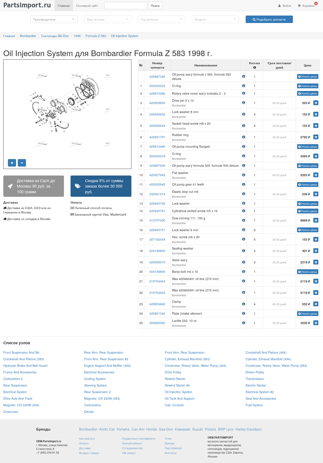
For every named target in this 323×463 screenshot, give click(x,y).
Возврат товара (89, 453)
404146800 (157, 271)
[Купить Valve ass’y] (315, 262)
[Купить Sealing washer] (315, 250)
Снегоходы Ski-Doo (55, 36)
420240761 (157, 211)
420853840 (157, 304)
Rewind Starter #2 (177, 385)
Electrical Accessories (99, 372)
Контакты (171, 453)
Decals (89, 411)
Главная (64, 5)
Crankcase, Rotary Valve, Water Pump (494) (195, 365)
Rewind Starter (175, 378)
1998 (77, 36)
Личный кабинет (132, 443)
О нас (168, 438)
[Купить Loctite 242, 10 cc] (315, 322)
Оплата (84, 443)
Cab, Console (174, 405)
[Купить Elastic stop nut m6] (315, 194)
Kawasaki (182, 429)
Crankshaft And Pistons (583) (23, 359)
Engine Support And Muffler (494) (107, 365)
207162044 (157, 239)
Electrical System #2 (260, 392)
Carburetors (92, 405)
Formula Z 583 (95, 36)
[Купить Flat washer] (315, 174)
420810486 (157, 93)
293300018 (157, 156)
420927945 (157, 175)
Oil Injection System (124, 36)
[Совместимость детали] (243, 76)
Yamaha (122, 429)
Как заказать (87, 438)
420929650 (157, 103)
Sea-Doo (166, 429)
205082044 (157, 125)
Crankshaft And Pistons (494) (266, 352)
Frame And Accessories (19, 372)
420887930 (157, 165)
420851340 (157, 313)
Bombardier (28, 36)
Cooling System (95, 378)
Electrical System (15, 392)
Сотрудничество (132, 448)
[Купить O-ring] (315, 156)
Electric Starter (256, 385)
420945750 (157, 203)
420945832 (157, 114)
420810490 (157, 146)
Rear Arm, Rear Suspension (103, 352)
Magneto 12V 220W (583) (102, 398)
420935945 (157, 184)
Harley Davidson (249, 429)
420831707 (157, 137)
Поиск (155, 5)
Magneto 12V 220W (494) (21, 405)
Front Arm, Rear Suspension (185, 352)
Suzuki (197, 429)
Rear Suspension (15, 385)
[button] (54, 19)
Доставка (85, 448)
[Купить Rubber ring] (315, 137)
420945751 (157, 230)
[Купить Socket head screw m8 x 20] (315, 125)
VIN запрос (129, 453)
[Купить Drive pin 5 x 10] (315, 102)
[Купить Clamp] (315, 304)
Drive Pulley (173, 372)
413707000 (157, 220)
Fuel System (254, 405)
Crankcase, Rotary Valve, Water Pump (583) (276, 365)
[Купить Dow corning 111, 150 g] (315, 220)
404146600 (157, 250)
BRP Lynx (226, 429)
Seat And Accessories (261, 398)
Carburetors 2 (13, 378)
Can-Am (137, 429)
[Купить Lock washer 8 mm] (315, 114)
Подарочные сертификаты (139, 438)
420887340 (157, 76)
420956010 (157, 262)
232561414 (157, 194)
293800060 (157, 323)
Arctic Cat (106, 429)
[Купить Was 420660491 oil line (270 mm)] (315, 281)
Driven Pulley (255, 372)
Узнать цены (309, 76)
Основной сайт (87, 5)
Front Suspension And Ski (21, 352)
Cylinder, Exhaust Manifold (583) (187, 359)
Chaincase (10, 411)
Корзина (309, 5)
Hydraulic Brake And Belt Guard (25, 365)
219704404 (157, 281)
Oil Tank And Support (179, 398)
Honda (151, 429)
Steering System (95, 385)
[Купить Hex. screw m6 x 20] (315, 239)
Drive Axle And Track (17, 398)
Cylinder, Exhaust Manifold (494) (268, 359)
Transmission (255, 378)
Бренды (170, 443)
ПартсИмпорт (173, 448)
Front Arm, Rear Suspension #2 (106, 359)
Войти (286, 5)
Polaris (210, 429)
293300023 (157, 85)
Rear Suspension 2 (97, 392)
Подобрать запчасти (271, 19)
